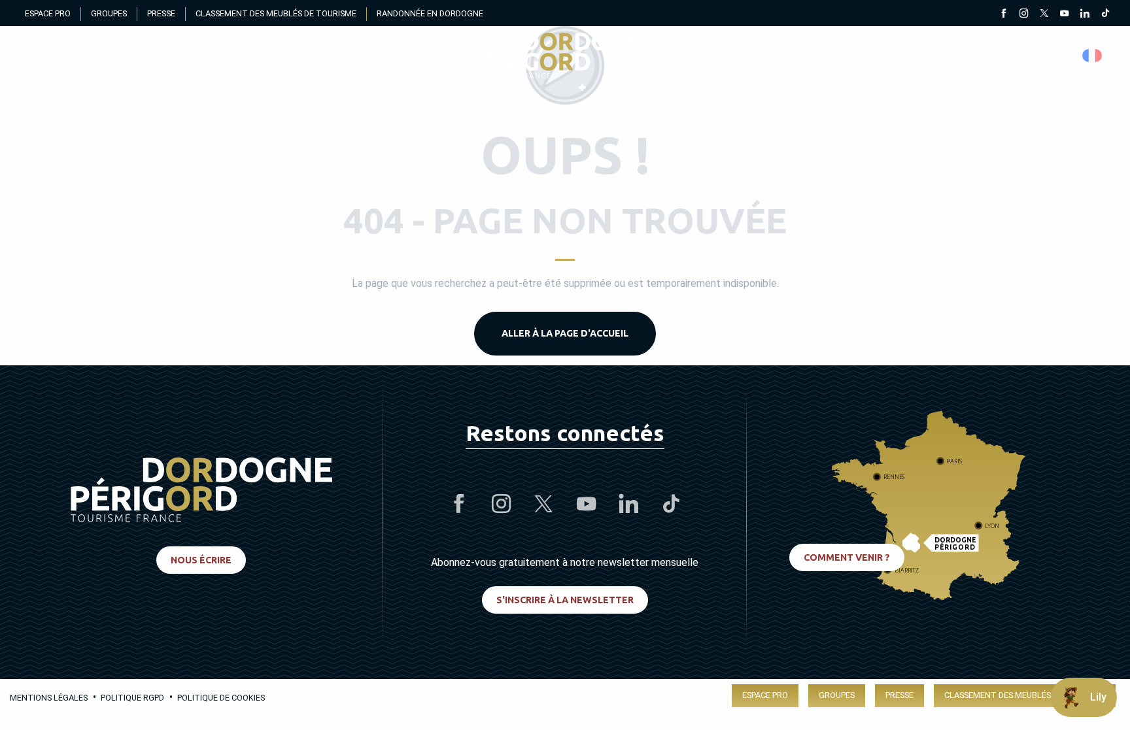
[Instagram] (1024, 14)
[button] (1093, 55)
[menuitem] (565, 55)
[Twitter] (1044, 14)
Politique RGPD (132, 698)
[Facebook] (1003, 14)
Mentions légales (49, 698)
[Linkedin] (1084, 14)
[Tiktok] (1105, 14)
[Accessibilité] (969, 55)
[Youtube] (1064, 14)
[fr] (1093, 55)
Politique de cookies (221, 698)
